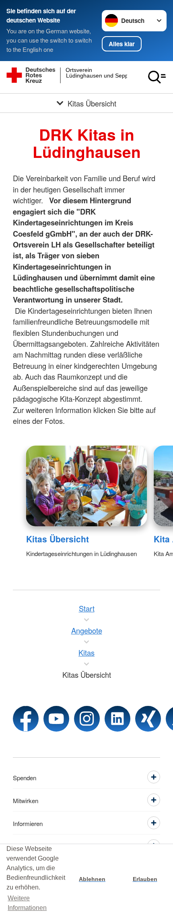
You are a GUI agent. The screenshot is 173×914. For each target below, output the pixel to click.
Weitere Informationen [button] (27, 903)
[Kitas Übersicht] (86, 486)
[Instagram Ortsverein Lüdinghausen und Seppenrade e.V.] (87, 719)
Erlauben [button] (145, 879)
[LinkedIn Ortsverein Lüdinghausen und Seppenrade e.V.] (117, 719)
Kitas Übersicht (57, 539)
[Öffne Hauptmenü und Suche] (157, 77)
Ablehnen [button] (92, 879)
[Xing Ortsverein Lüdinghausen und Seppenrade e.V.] (148, 719)
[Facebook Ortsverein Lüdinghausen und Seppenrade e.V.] (26, 719)
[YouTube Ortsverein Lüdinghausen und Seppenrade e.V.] (56, 719)
